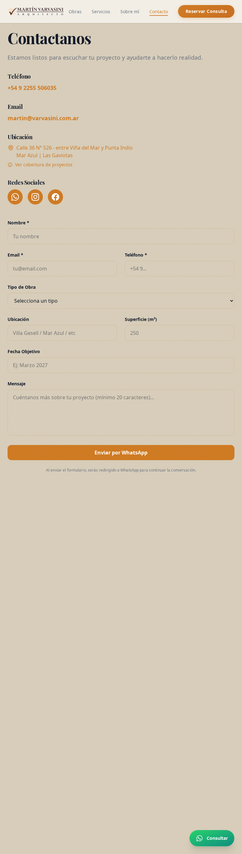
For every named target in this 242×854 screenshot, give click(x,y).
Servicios (101, 12)
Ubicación (18, 319)
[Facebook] (55, 197)
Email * (15, 255)
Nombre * (18, 223)
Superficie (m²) (141, 319)
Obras (75, 12)
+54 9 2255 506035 (32, 88)
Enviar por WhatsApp (121, 452)
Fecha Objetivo (24, 351)
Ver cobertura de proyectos (43, 165)
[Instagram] (35, 197)
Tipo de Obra (22, 287)
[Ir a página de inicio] (36, 11)
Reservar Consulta (206, 11)
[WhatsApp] (15, 197)
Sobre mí (129, 12)
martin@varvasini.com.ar (43, 118)
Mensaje (17, 384)
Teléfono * (136, 255)
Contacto (158, 12)
